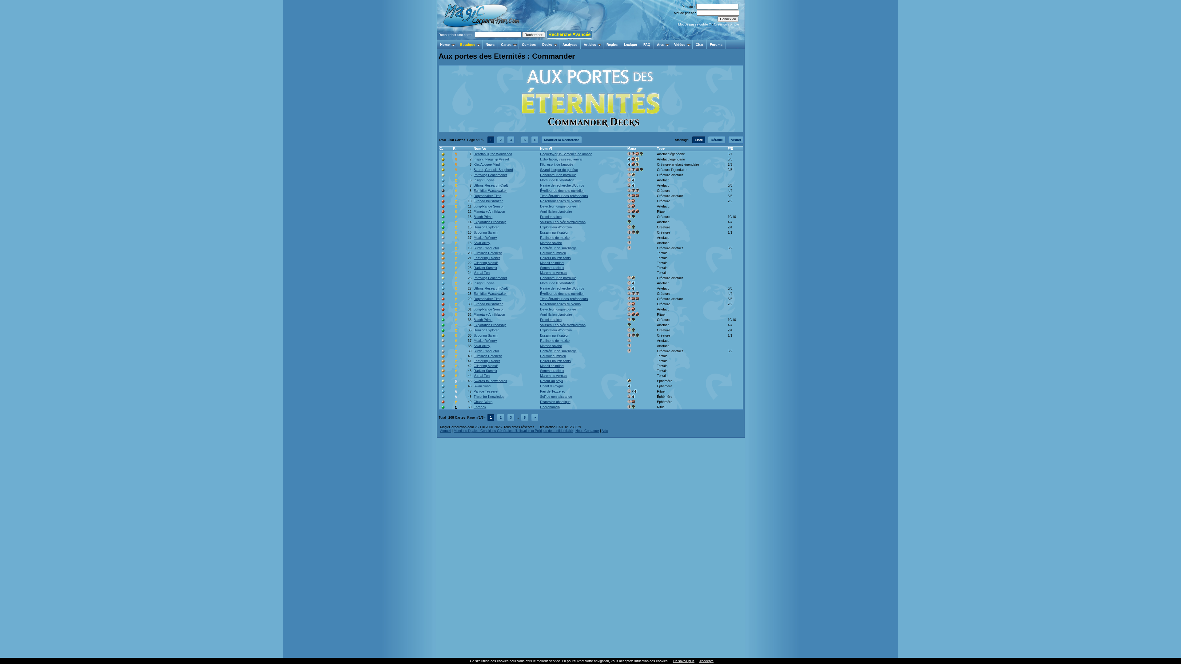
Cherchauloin (550, 407)
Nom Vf (546, 148)
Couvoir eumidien (553, 253)
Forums (716, 44)
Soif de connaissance (556, 396)
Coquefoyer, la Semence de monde (566, 154)
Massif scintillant (552, 263)
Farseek (480, 407)
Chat (699, 44)
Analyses (570, 44)
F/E (730, 148)
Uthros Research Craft (491, 185)
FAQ (646, 44)
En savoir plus (683, 661)
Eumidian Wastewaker (490, 190)
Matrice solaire (551, 243)
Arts (660, 44)
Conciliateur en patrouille (558, 175)
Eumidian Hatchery (488, 253)
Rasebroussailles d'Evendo (560, 201)
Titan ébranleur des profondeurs (564, 196)
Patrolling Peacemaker (490, 175)
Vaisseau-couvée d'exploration (563, 222)
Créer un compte (726, 24)
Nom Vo (480, 148)
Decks (547, 44)
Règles (612, 44)
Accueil (445, 431)
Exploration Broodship (490, 222)
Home (445, 44)
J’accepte (706, 661)
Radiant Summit (485, 268)
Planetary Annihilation (489, 211)
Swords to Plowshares (490, 381)
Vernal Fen (482, 273)
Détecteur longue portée (558, 206)
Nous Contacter (587, 431)
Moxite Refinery (485, 237)
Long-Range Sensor (489, 206)
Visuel (736, 140)
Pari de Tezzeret (486, 391)
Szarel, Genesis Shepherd (493, 170)
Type (661, 148)
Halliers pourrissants (555, 258)
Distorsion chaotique (555, 402)
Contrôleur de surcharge (558, 248)
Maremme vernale (553, 273)
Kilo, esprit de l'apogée (556, 164)
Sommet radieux (552, 268)
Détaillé (717, 140)
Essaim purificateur (554, 232)
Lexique (630, 44)
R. (454, 148)
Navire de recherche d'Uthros (562, 185)
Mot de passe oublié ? (694, 24)
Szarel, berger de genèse (559, 170)
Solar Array (482, 243)
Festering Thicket (487, 258)
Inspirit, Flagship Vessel (491, 159)
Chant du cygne (552, 386)
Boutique (467, 44)
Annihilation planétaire (556, 211)
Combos (529, 44)
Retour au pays (551, 381)
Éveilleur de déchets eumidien (562, 190)
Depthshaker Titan (487, 196)
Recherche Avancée (569, 34)
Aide (605, 431)
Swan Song (482, 386)
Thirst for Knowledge (489, 396)
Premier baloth (551, 217)
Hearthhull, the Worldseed (493, 154)
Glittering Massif (486, 263)
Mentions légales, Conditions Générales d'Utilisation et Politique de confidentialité (513, 431)
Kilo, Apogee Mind (487, 164)
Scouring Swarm (486, 232)
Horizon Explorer (486, 227)
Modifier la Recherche (561, 140)
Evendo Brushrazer (488, 201)
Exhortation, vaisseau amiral (561, 159)
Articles (590, 44)
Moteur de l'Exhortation (557, 180)
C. (441, 148)
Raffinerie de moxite (555, 237)
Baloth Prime (483, 217)
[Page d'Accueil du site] (482, 38)
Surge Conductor (486, 248)
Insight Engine (484, 180)
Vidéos (679, 44)
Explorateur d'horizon (556, 227)
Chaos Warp (483, 402)
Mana (631, 148)
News (490, 44)
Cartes (506, 44)
